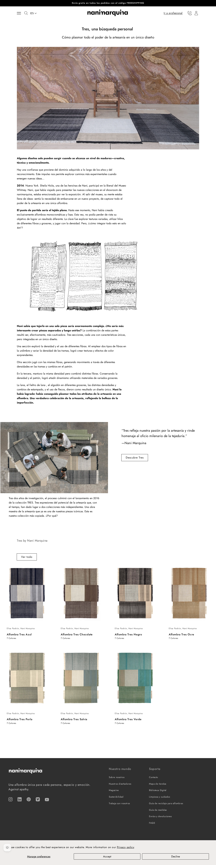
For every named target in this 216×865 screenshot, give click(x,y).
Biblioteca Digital (157, 790)
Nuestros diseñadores (120, 783)
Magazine (114, 790)
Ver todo (26, 557)
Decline (175, 856)
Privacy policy (125, 847)
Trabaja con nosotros (119, 803)
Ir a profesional (173, 13)
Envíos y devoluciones (160, 816)
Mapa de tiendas (157, 783)
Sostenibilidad (116, 796)
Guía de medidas (158, 810)
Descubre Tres (135, 457)
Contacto (153, 777)
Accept (107, 856)
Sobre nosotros (116, 777)
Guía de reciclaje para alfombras (166, 803)
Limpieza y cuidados (159, 796)
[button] (20, 13)
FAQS (152, 823)
